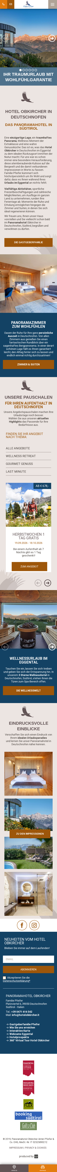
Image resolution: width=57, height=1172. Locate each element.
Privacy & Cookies (35, 1147)
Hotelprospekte (20, 1037)
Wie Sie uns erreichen (23, 1027)
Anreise (14, 1170)
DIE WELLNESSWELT (28, 690)
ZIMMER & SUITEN (28, 364)
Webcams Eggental (21, 1033)
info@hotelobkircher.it (25, 1014)
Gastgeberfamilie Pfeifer (25, 1024)
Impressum (16, 1147)
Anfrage (43, 1170)
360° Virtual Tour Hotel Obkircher (30, 1040)
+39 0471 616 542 (21, 1011)
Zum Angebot (29, 566)
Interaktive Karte (20, 1030)
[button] (52, 4)
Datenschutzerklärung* (16, 980)
